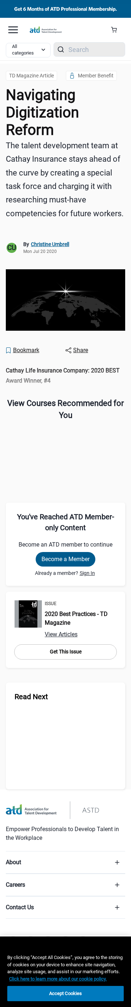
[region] (65, 375)
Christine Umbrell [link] (50, 244)
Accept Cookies (65, 993)
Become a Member (65, 559)
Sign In (87, 573)
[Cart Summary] (116, 30)
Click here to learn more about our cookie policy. (58, 979)
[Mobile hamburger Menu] (13, 30)
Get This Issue (66, 651)
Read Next (31, 696)
